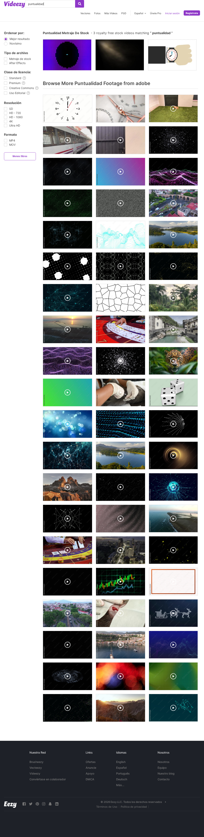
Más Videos (110, 13)
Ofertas (91, 762)
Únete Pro (155, 13)
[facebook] (24, 804)
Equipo (162, 767)
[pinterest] (37, 804)
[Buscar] (79, 4)
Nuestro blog (166, 773)
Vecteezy (35, 767)
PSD (123, 13)
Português (123, 773)
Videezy (34, 773)
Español (121, 767)
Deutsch (121, 779)
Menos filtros (20, 156)
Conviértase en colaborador (47, 779)
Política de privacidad (134, 806)
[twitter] (30, 804)
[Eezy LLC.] (10, 804)
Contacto (164, 779)
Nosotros (164, 762)
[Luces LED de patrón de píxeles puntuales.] (67, 54)
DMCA (90, 779)
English (121, 762)
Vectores (85, 13)
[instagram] (43, 804)
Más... (120, 785)
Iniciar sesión (172, 13)
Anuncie (91, 767)
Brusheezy (36, 762)
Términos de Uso (106, 806)
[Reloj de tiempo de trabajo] (172, 54)
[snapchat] (50, 804)
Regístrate (192, 13)
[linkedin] (56, 804)
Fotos (97, 13)
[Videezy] (14, 4)
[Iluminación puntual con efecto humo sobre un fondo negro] (119, 54)
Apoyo (90, 773)
